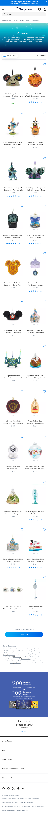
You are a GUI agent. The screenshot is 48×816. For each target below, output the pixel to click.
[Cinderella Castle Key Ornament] (35, 590)
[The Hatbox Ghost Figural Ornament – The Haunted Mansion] (12, 171)
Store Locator (7, 760)
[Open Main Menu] (3, 9)
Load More (24, 634)
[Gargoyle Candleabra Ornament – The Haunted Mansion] (12, 359)
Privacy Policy (35, 798)
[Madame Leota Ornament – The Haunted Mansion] (35, 266)
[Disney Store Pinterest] (18, 788)
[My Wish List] (39, 9)
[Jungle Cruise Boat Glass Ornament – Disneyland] (35, 543)
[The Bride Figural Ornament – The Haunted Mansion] (35, 495)
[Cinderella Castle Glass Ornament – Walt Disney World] (35, 314)
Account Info (7, 750)
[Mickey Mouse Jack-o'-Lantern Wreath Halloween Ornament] (35, 77)
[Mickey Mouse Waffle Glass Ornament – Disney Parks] (12, 266)
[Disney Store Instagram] (8, 788)
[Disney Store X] (13, 788)
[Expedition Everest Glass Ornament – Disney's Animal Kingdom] (35, 359)
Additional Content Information (21, 798)
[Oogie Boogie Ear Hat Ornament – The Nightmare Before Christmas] (12, 77)
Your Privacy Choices (26, 802)
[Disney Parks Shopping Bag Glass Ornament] (35, 219)
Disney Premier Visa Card (13, 769)
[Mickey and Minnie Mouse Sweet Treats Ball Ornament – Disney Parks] (35, 450)
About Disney (26, 806)
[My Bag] (45, 9)
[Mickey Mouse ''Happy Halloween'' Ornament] (35, 126)
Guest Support (7, 741)
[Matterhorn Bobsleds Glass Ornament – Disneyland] (12, 495)
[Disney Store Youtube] (23, 788)
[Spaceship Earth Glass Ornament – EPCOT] (12, 450)
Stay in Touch (7, 778)
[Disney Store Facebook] (3, 788)
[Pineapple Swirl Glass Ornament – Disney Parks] (35, 404)
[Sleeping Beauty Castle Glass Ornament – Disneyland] (12, 543)
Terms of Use (6, 798)
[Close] (46, 1)
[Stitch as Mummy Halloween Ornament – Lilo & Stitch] (12, 126)
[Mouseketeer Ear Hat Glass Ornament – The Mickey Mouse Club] (12, 314)
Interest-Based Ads (37, 806)
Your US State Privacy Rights (10, 802)
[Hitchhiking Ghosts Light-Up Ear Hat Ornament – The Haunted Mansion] (35, 171)
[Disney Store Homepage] (23, 9)
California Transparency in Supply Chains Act (14, 810)
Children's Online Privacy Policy (11, 806)
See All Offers (34, 3)
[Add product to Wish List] (22, 64)
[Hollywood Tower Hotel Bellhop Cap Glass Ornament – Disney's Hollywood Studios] (12, 404)
